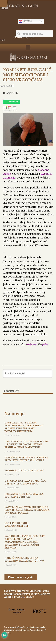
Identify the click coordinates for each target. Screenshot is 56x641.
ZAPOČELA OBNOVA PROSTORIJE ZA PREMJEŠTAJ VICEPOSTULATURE (26, 459)
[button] (3, 3)
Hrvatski (27, 21)
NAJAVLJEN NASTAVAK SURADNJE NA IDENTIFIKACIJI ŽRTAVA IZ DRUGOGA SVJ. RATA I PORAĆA (26, 509)
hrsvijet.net (31, 344)
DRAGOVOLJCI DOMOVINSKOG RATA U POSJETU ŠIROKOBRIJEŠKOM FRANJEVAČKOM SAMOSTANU (26, 444)
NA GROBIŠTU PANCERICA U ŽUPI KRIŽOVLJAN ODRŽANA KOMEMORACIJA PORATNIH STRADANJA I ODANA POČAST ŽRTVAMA (24, 541)
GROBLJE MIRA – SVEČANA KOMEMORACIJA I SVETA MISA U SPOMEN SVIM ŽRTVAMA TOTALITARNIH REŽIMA (23, 427)
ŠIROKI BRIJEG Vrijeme (28, 611)
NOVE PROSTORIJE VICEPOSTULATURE (16, 524)
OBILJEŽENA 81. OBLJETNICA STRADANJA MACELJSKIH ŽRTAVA (24, 559)
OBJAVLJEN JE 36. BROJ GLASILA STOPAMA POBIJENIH (23, 495)
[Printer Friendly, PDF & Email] (9, 108)
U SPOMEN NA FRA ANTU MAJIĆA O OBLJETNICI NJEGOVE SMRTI (25, 482)
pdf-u (45, 344)
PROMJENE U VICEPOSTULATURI (24, 470)
